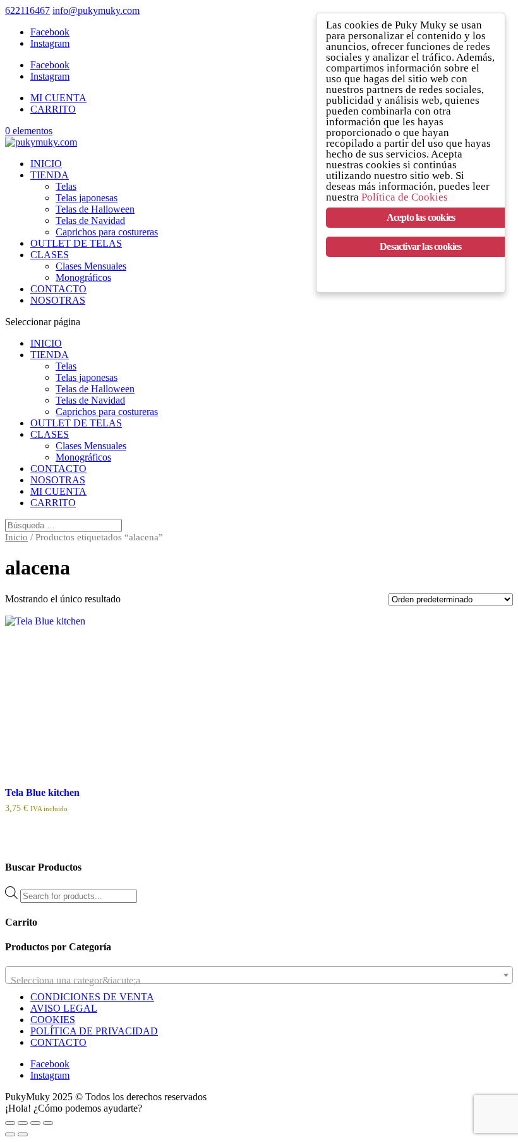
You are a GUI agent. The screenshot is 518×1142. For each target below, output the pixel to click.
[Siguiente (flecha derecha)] (23, 1134)
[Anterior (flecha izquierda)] (10, 1134)
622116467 (27, 10)
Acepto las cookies (421, 217)
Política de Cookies (404, 197)
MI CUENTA (58, 97)
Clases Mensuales (91, 266)
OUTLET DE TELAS (76, 243)
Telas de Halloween (95, 209)
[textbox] (259, 981)
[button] (73, 1108)
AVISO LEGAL (63, 1008)
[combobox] (259, 975)
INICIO (46, 163)
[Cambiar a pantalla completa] (23, 1123)
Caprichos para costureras (107, 232)
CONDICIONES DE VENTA (92, 996)
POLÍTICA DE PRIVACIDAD (94, 1031)
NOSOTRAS (57, 300)
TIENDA (49, 175)
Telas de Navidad (90, 220)
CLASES (49, 254)
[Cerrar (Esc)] (48, 1123)
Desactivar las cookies (420, 246)
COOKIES (52, 1019)
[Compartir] (35, 1123)
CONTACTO (58, 288)
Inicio (16, 537)
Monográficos (83, 277)
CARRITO (53, 109)
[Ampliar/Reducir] (10, 1123)
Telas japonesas (86, 197)
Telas (66, 186)
